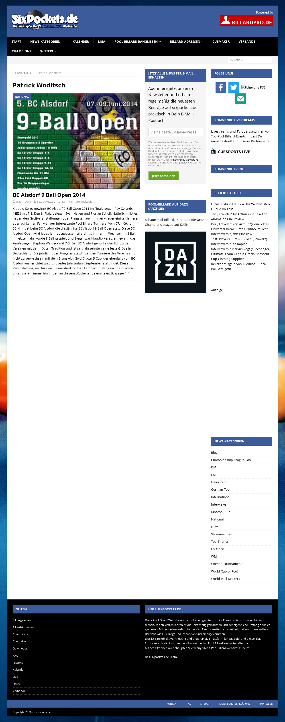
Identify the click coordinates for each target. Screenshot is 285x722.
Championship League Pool (231, 460)
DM (213, 467)
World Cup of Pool (224, 571)
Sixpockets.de (46, 202)
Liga (101, 41)
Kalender (81, 41)
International (220, 497)
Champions (21, 51)
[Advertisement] (241, 359)
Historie (18, 663)
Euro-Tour (218, 482)
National (217, 519)
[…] (127, 273)
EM (213, 475)
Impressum (266, 703)
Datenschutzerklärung (185, 159)
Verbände (247, 41)
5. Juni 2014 (23, 202)
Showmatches (221, 534)
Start (16, 41)
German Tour (221, 489)
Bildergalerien (22, 620)
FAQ (15, 655)
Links (16, 684)
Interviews (218, 504)
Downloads (20, 648)
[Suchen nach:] (250, 59)
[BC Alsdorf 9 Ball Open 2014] (76, 141)
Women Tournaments (227, 564)
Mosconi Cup (220, 512)
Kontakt (172, 703)
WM (214, 556)
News (215, 526)
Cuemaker (221, 41)
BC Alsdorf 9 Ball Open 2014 (49, 194)
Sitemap (205, 703)
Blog (214, 452)
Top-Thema (219, 541)
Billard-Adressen (185, 41)
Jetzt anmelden (163, 176)
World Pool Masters (225, 579)
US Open (217, 549)
